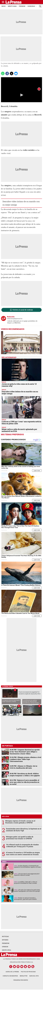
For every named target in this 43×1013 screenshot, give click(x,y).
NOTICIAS (5, 936)
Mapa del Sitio (34, 976)
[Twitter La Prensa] (14, 966)
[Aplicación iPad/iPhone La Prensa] (25, 966)
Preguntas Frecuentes (20, 980)
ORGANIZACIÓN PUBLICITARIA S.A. (21, 962)
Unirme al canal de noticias (22, 310)
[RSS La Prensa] (32, 966)
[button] (21, 95)
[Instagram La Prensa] (18, 966)
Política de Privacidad (28, 971)
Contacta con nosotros (10, 976)
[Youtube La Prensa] (21, 966)
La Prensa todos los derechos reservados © (21, 959)
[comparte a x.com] (11, 73)
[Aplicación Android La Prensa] (29, 966)
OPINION (5, 947)
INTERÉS (5, 940)
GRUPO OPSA (6, 950)
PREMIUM (5, 943)
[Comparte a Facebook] (7, 73)
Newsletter (23, 976)
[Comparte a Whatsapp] (2, 73)
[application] (21, 95)
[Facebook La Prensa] (10, 966)
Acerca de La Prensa (12, 971)
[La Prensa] (9, 954)
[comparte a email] (16, 73)
